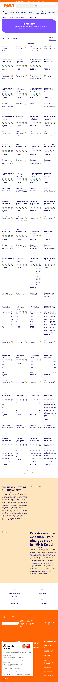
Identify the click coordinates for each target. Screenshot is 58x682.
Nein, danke (7, 674)
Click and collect (48, 645)
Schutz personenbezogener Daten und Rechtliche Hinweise (49, 663)
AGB (45, 658)
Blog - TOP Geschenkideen (34, 646)
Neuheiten (23, 12)
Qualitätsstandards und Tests (49, 654)
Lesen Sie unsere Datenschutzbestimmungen (13, 657)
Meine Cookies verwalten (48, 672)
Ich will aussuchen (17, 674)
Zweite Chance (43, 12)
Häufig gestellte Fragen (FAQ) (48, 650)
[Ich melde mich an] (17, 623)
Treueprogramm (48, 648)
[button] (3, 679)
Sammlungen (51, 12)
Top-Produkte (36, 12)
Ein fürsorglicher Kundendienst (34, 642)
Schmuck (30, 12)
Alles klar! (28, 674)
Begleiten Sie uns (49, 675)
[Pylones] (9, 6)
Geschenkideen (14, 12)
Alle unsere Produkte (5, 12)
